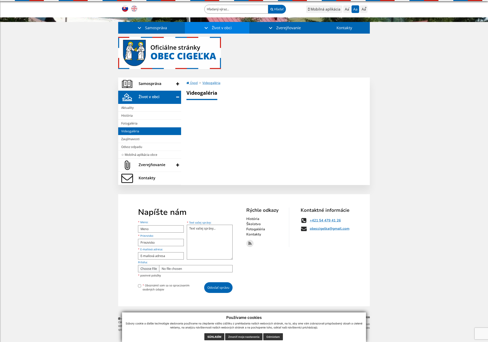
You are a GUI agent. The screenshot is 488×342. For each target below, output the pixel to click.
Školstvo (253, 224)
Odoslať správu (218, 287)
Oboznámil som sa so (166, 287)
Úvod (193, 83)
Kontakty (344, 27)
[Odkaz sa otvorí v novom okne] (250, 243)
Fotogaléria (129, 123)
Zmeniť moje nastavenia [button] (243, 336)
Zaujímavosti (130, 139)
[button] (151, 28)
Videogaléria (130, 131)
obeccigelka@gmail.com (329, 228)
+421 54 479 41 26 (325, 220)
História (127, 115)
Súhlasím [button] (214, 336)
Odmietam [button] (273, 336)
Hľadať (278, 9)
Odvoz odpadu (131, 147)
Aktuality (127, 108)
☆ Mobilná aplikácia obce (139, 155)
